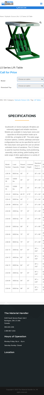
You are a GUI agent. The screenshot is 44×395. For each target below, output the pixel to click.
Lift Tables (37, 100)
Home (2, 16)
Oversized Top (6, 87)
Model (3, 81)
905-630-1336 (9, 327)
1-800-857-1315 (9, 331)
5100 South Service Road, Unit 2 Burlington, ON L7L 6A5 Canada (15, 320)
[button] (41, 23)
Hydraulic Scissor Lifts (12, 16)
